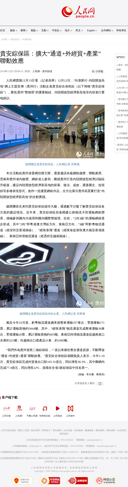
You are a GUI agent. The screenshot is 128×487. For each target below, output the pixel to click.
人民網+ (19, 416)
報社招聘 (35, 430)
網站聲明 (100, 430)
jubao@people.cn (94, 440)
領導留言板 (44, 416)
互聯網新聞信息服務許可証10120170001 (19, 452)
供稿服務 (78, 430)
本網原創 (27, 39)
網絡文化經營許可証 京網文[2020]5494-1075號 (60, 458)
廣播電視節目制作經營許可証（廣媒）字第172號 (104, 452)
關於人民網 (23, 430)
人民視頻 (57, 416)
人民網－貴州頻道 (42, 71)
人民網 (3, 39)
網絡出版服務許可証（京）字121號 (101, 458)
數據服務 (89, 430)
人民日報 (6, 416)
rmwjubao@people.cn (106, 446)
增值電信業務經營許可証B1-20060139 (60, 452)
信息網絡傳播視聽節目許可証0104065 (18, 458)
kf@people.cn (36, 446)
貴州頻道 (14, 39)
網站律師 (110, 430)
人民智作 (70, 416)
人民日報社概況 (8, 430)
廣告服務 (57, 430)
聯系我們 (64, 434)
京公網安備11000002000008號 (69, 461)
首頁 (2, 30)
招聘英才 (46, 430)
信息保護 (121, 430)
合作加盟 (67, 430)
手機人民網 (32, 416)
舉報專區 (121, 30)
